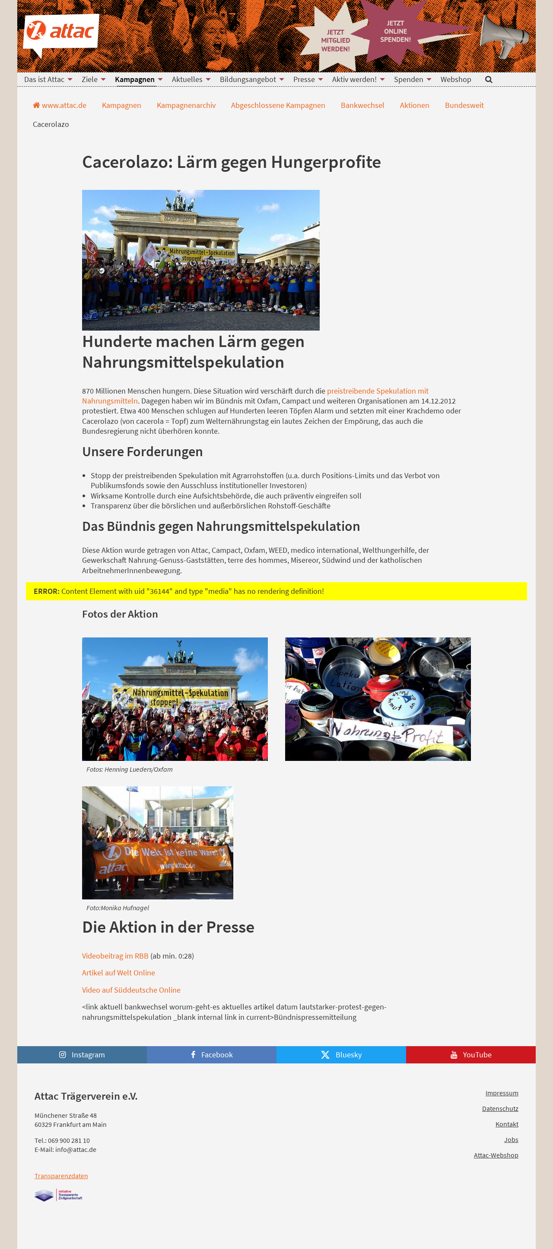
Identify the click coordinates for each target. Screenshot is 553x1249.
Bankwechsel (362, 105)
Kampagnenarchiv (185, 105)
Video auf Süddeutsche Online (131, 990)
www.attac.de (63, 105)
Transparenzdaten (61, 1175)
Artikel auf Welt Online (118, 973)
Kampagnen (120, 105)
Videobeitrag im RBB (115, 956)
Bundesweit (463, 105)
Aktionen (413, 105)
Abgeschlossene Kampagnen (277, 105)
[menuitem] (46, 79)
